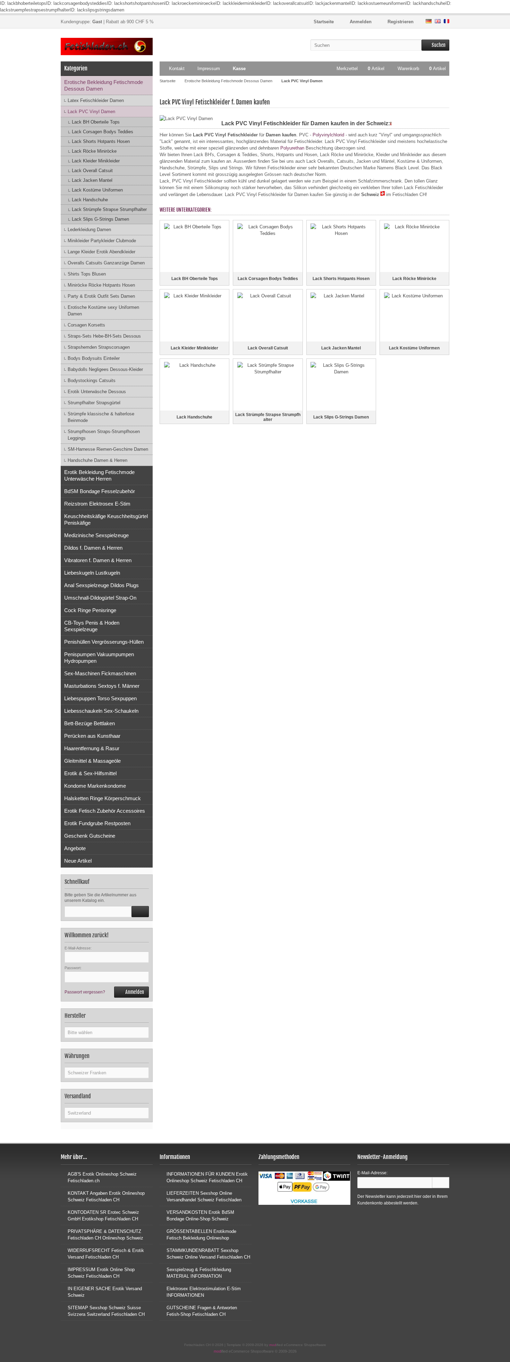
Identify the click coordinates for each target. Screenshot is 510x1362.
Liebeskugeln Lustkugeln (92, 573)
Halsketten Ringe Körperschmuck (102, 798)
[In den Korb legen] (140, 911)
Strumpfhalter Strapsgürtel (94, 402)
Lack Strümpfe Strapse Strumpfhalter (109, 209)
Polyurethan (292, 148)
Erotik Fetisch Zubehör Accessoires (104, 811)
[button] (107, 1032)
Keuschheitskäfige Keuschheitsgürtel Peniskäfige (106, 519)
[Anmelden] (440, 1182)
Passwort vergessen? (85, 992)
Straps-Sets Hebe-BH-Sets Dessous (104, 336)
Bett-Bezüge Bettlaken (89, 723)
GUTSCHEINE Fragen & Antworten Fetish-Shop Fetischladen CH (202, 1311)
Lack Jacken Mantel (92, 180)
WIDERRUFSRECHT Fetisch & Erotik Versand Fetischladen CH (106, 1254)
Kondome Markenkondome (95, 786)
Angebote (75, 848)
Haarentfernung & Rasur (91, 748)
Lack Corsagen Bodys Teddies (102, 131)
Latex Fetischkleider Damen (96, 100)
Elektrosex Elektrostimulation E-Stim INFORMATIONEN (204, 1292)
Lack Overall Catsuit (92, 170)
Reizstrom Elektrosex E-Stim (97, 504)
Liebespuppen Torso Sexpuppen (100, 698)
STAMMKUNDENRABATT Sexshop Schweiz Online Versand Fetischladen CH (208, 1254)
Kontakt (177, 68)
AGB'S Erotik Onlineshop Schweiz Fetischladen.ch (102, 1177)
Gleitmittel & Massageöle (92, 761)
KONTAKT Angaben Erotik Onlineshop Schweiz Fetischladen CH (106, 1196)
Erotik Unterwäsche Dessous (97, 391)
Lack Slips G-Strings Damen (100, 219)
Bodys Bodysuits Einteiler (94, 358)
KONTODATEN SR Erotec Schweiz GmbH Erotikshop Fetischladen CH (103, 1215)
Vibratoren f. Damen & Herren (97, 560)
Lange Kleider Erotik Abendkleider (101, 251)
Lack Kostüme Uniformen (97, 190)
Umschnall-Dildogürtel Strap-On (100, 598)
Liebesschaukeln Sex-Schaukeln (101, 711)
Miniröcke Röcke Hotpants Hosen (101, 285)
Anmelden (131, 992)
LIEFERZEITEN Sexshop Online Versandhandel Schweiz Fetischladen (204, 1196)
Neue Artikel (78, 861)
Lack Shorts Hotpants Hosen (101, 141)
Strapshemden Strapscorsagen (99, 347)
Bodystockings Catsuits (92, 380)
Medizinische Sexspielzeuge (96, 535)
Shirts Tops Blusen (87, 274)
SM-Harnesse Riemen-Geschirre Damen (108, 449)
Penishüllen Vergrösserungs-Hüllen (104, 642)
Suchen (435, 45)
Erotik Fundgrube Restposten (97, 823)
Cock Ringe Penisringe (90, 610)
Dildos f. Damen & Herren (93, 548)
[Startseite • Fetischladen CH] (107, 46)
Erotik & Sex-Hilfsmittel (90, 773)
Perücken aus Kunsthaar (92, 736)
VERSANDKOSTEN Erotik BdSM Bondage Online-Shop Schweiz (200, 1215)
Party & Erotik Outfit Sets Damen (101, 296)
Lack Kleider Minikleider (96, 160)
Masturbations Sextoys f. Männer (101, 686)
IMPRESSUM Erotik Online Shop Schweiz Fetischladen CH (101, 1273)
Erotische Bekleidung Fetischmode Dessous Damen (103, 85)
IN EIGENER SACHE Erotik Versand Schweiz (105, 1292)
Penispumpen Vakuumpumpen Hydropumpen (99, 657)
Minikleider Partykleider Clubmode (102, 240)
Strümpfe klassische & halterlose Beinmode (101, 417)
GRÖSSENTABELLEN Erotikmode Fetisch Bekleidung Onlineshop (201, 1235)
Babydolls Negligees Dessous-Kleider (105, 369)
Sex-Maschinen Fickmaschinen (100, 673)
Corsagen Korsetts (86, 325)
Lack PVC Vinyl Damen (91, 111)
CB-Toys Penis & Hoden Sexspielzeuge (91, 626)
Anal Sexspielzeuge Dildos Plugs (101, 585)
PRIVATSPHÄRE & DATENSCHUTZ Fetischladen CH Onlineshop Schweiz (105, 1235)
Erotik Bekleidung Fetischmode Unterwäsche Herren (99, 475)
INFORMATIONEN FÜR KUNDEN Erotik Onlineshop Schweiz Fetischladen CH (207, 1177)
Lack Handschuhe (90, 199)
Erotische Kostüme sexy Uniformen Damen (103, 310)
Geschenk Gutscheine (89, 836)
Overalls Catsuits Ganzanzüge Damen (106, 262)
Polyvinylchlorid (328, 134)
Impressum (208, 68)
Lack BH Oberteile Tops (96, 122)
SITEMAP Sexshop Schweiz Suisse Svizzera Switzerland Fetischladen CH (106, 1311)
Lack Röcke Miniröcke (94, 151)
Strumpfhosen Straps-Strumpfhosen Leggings (104, 435)
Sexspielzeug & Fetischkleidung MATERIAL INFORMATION (199, 1273)
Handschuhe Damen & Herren (97, 460)
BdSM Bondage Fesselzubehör (99, 491)
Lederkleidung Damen (89, 229)
